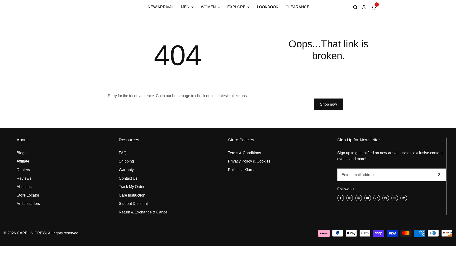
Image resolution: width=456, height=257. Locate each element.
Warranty (126, 170)
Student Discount (133, 204)
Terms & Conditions (244, 153)
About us (24, 187)
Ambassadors (28, 204)
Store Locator (28, 195)
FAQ (122, 153)
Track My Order (131, 187)
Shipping (126, 161)
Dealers (23, 170)
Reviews (24, 178)
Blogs (21, 153)
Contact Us (128, 178)
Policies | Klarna (242, 170)
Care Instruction (132, 195)
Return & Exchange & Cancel (143, 212)
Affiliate (23, 161)
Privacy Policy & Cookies (249, 161)
